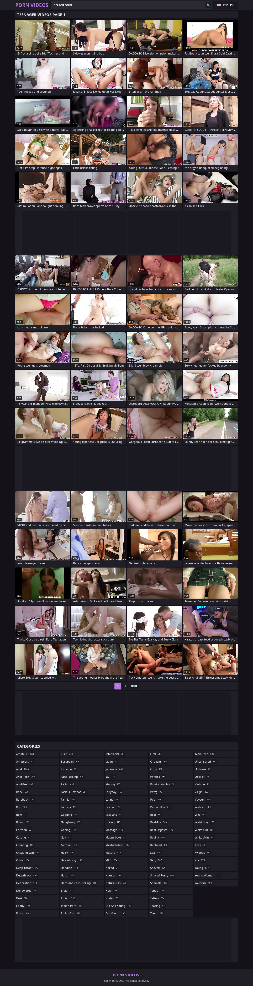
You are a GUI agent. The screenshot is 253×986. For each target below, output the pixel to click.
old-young (115, 913)
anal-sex (24, 784)
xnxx (200, 845)
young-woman (207, 875)
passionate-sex (162, 784)
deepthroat (26, 875)
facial (67, 784)
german (69, 845)
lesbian (113, 807)
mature (113, 853)
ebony (23, 906)
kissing (113, 784)
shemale (158, 883)
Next (134, 686)
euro (67, 754)
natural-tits (116, 883)
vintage (202, 784)
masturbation (117, 845)
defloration (26, 883)
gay (66, 837)
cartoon (23, 830)
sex (156, 853)
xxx (200, 860)
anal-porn (25, 777)
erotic (22, 913)
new (111, 891)
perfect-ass (160, 807)
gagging (69, 815)
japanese (114, 769)
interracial (115, 754)
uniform (202, 769)
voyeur (202, 799)
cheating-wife (27, 853)
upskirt (202, 777)
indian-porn (71, 906)
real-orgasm (161, 830)
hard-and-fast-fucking (78, 883)
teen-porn (204, 754)
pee (155, 799)
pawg (156, 792)
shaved (157, 868)
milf (111, 860)
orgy (156, 769)
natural (113, 875)
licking (113, 822)
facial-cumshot (74, 792)
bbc (21, 807)
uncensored (206, 761)
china (22, 860)
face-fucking (72, 777)
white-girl (204, 830)
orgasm (158, 761)
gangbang (70, 822)
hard (67, 875)
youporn (203, 883)
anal (22, 769)
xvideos (202, 853)
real (155, 815)
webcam (203, 807)
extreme (68, 769)
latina (112, 799)
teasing (157, 906)
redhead (158, 845)
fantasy (69, 807)
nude (112, 898)
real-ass (158, 822)
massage (114, 830)
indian (68, 898)
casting (23, 837)
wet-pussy (204, 822)
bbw (22, 815)
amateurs (25, 761)
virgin (201, 792)
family (68, 799)
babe (22, 792)
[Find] (208, 5)
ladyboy (114, 792)
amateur (25, 754)
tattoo (157, 898)
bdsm (22, 822)
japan (112, 761)
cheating (25, 845)
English (228, 5)
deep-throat (27, 868)
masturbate (115, 837)
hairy (67, 853)
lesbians (113, 815)
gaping (68, 830)
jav (110, 777)
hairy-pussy (71, 860)
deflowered (26, 891)
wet (200, 815)
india (67, 891)
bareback (25, 799)
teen (156, 913)
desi (22, 898)
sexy (156, 860)
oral (156, 754)
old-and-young (118, 906)
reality (157, 837)
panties (158, 777)
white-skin (204, 837)
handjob (69, 868)
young (202, 868)
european (70, 761)
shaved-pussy (162, 875)
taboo (157, 891)
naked (112, 868)
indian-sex (70, 913)
